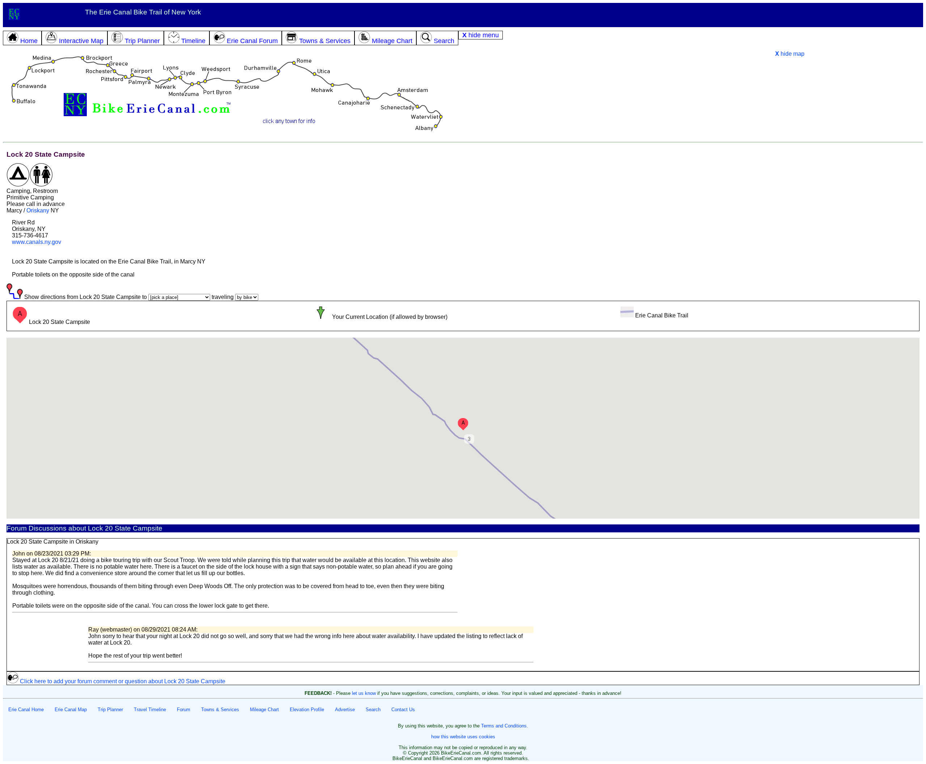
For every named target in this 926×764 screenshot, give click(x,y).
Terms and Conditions (504, 726)
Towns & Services (220, 709)
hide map (789, 54)
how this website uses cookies (463, 736)
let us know (364, 693)
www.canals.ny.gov (36, 242)
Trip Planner (110, 709)
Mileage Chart (264, 709)
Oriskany (37, 210)
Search (373, 709)
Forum (183, 709)
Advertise (345, 709)
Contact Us (403, 709)
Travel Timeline (150, 709)
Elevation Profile (307, 709)
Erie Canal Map (71, 709)
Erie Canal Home (26, 709)
